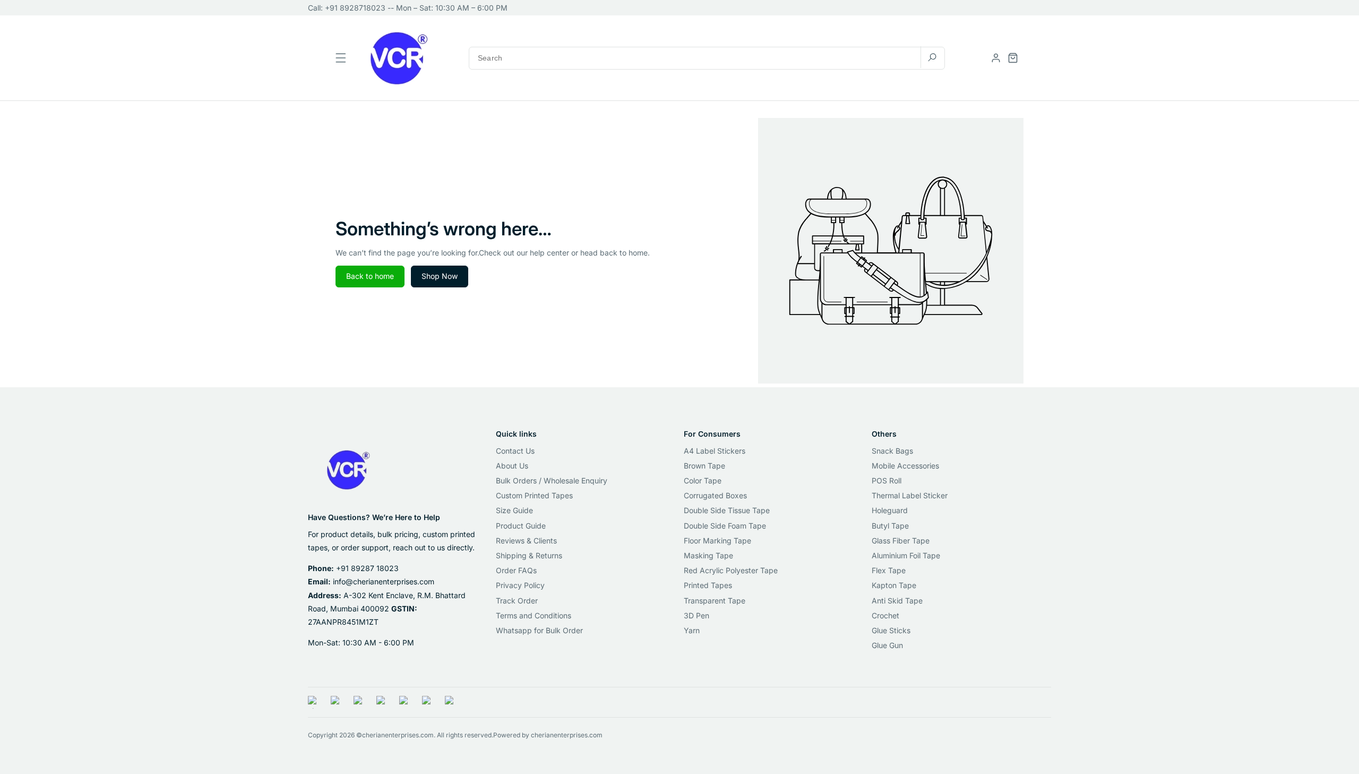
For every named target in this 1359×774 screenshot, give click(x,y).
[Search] (932, 57)
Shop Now (440, 275)
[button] (1013, 58)
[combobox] (707, 57)
